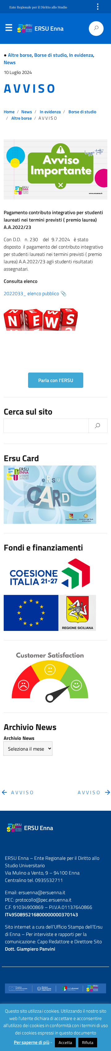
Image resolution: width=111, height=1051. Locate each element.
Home (9, 111)
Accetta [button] (65, 1042)
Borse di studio (50, 55)
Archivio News (19, 738)
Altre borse (20, 55)
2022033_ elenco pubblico (31, 293)
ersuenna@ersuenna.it (41, 892)
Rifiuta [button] (87, 1042)
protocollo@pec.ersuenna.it (43, 899)
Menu (8, 29)
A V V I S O (29, 88)
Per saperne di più (31, 1042)
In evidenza (81, 55)
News (10, 62)
